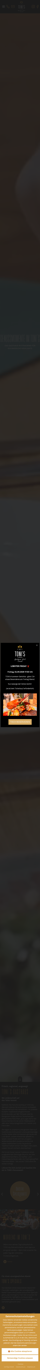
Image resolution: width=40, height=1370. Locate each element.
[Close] (36, 645)
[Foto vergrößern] (20, 704)
